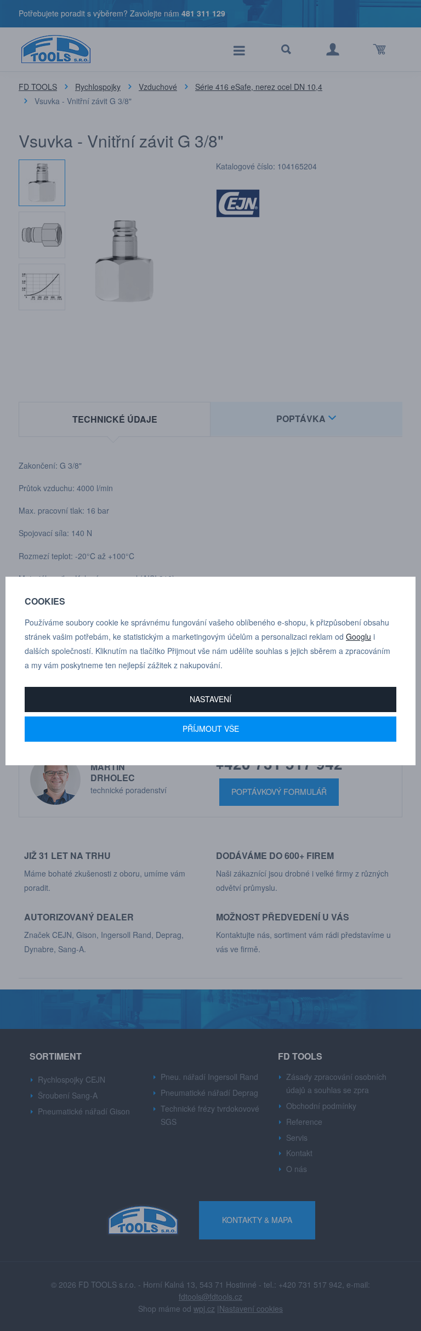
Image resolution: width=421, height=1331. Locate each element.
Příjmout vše (211, 728)
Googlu (358, 636)
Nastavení (210, 698)
